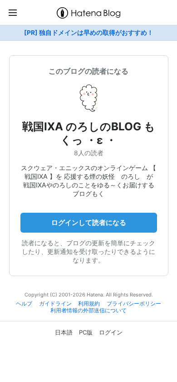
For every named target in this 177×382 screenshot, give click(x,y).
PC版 (86, 332)
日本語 (64, 332)
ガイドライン (55, 304)
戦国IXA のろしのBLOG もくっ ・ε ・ (88, 133)
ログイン (111, 332)
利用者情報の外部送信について (88, 310)
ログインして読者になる (88, 222)
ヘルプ (24, 304)
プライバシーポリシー (134, 304)
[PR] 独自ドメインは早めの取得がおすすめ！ (88, 32)
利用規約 (89, 304)
